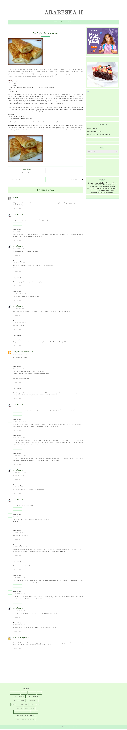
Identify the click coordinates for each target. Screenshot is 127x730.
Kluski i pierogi (113, 188)
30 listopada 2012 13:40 (20, 546)
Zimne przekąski (99, 188)
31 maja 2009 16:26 (18, 248)
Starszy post (76, 179)
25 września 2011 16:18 (19, 390)
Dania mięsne (94, 183)
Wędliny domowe (95, 186)
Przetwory (109, 183)
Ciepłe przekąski (96, 192)
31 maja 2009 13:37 (18, 231)
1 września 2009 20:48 (19, 322)
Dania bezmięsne (96, 185)
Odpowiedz (17, 208)
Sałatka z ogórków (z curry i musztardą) (99, 134)
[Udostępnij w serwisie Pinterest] (28, 172)
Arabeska (18, 215)
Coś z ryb (112, 186)
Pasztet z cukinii (92, 128)
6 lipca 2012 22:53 (18, 486)
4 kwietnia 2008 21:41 (19, 200)
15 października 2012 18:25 (21, 532)
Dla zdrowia (90, 188)
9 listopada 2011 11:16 (19, 421)
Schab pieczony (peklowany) (95, 131)
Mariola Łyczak (21, 638)
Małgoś (17, 198)
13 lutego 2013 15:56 (19, 577)
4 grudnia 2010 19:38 (19, 368)
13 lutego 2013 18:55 (19, 593)
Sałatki (103, 183)
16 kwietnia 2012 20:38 (19, 455)
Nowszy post (14, 179)
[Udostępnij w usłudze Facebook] (26, 172)
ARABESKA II (63, 13)
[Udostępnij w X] (23, 172)
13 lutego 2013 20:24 (19, 610)
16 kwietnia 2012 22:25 (19, 472)
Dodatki (106, 188)
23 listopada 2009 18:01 (20, 354)
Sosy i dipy (110, 192)
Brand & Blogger (71, 727)
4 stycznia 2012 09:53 (19, 437)
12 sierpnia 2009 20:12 (19, 308)
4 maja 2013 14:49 (18, 640)
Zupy (115, 183)
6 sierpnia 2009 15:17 (19, 278)
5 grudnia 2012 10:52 (19, 562)
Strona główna (59, 22)
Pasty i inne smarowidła (97, 190)
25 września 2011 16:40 (20, 407)
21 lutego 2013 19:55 (19, 624)
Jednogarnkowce (105, 186)
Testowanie (111, 190)
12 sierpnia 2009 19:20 (19, 293)
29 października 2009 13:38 (21, 337)
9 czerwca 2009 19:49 (19, 262)
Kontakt (70, 22)
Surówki (106, 190)
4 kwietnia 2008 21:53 (19, 217)
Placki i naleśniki (108, 185)
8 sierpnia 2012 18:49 (19, 516)
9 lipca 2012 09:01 (18, 502)
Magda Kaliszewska (23, 352)
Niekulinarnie (104, 192)
